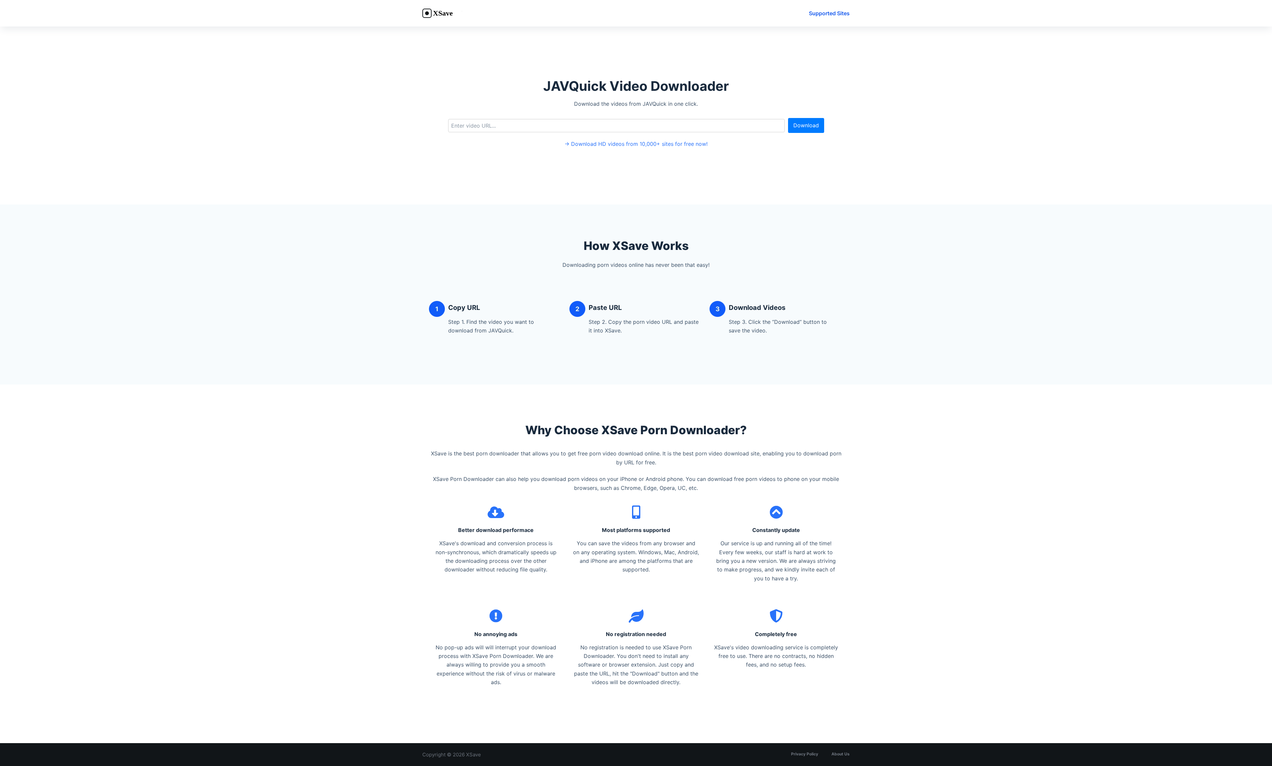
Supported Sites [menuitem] (829, 13)
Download (806, 125)
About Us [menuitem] (840, 753)
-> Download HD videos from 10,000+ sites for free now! (636, 144)
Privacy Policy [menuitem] (804, 753)
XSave (473, 754)
